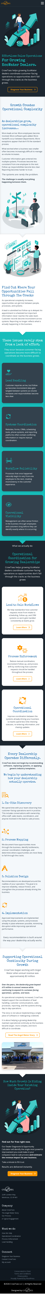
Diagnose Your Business (11, 1256)
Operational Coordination (11, 1236)
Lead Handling (7, 1242)
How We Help (7, 1233)
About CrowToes (8, 1210)
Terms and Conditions (22, 1274)
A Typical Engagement (10, 1219)
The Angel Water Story (10, 1213)
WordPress (30, 1278)
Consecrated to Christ (22, 1271)
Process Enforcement (10, 1239)
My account (6, 1262)
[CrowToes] (5, 3)
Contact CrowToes (9, 1259)
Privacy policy (23, 1276)
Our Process (6, 1216)
